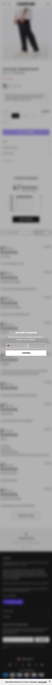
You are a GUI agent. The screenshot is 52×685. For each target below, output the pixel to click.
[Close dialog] (49, 681)
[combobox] (17, 346)
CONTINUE (26, 353)
